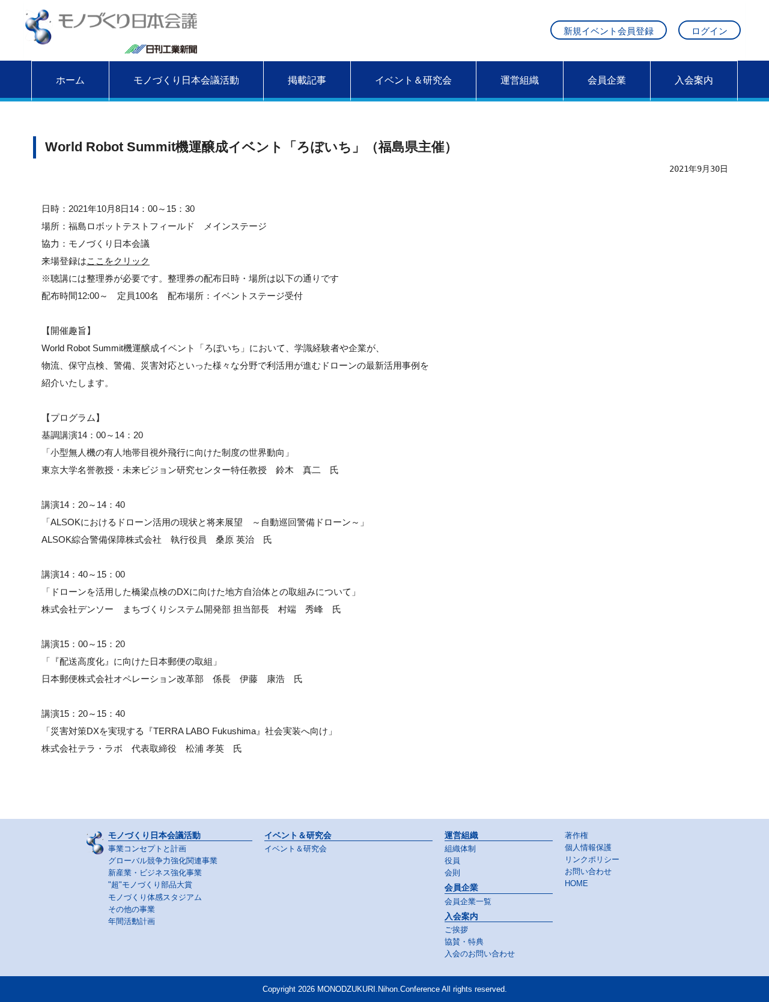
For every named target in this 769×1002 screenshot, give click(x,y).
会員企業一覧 (468, 902)
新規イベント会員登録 (609, 31)
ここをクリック (118, 261)
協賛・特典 (464, 942)
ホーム (70, 80)
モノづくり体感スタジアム (155, 897)
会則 (452, 873)
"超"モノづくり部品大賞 (150, 885)
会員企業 (607, 80)
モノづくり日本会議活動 (186, 80)
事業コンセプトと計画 (147, 849)
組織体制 (460, 849)
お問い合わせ (588, 872)
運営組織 (519, 80)
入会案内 (694, 80)
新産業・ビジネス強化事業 (155, 873)
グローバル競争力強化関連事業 (162, 861)
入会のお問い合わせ (480, 954)
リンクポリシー (592, 860)
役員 (452, 861)
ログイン (709, 31)
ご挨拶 (456, 930)
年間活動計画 (131, 921)
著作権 (576, 835)
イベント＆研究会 (413, 80)
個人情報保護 (588, 848)
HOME (576, 884)
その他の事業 (131, 909)
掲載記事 (307, 80)
